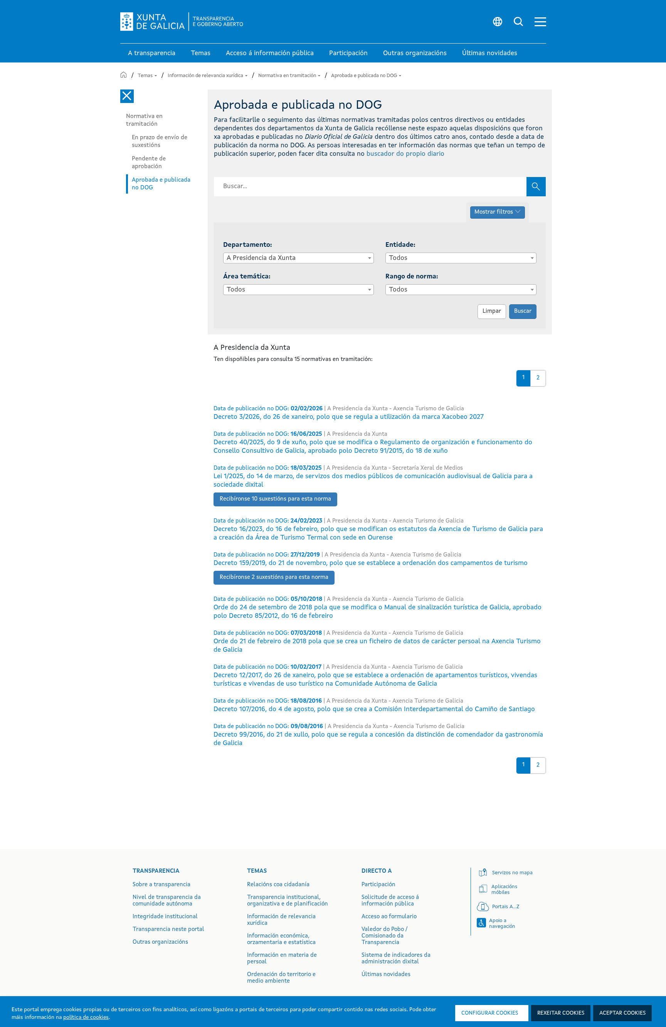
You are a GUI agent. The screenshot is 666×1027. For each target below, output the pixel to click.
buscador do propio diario (405, 154)
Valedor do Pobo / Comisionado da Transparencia (384, 936)
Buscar (522, 311)
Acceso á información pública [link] (270, 53)
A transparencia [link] (151, 53)
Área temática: (247, 276)
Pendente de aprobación (149, 163)
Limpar (492, 311)
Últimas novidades (386, 975)
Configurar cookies (489, 1013)
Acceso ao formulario (389, 917)
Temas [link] (200, 53)
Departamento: (247, 245)
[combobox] (298, 258)
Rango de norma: (411, 276)
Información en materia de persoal (282, 959)
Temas (146, 75)
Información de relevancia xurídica (206, 75)
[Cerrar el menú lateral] (127, 96)
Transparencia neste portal (168, 930)
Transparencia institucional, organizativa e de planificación (287, 901)
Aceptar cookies (622, 1013)
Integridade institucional (165, 917)
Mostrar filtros (493, 212)
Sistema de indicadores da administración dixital (396, 959)
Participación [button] (348, 53)
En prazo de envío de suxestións (159, 141)
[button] (540, 21)
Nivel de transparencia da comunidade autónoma (167, 901)
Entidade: (400, 245)
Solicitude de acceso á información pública (390, 901)
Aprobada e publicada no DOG (364, 75)
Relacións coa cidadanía (278, 885)
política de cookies (86, 1017)
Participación (378, 885)
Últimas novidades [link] (489, 53)
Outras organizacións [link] (415, 53)
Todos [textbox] (398, 258)
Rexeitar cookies (560, 1013)
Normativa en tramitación (287, 75)
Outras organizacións (160, 942)
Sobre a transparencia (161, 885)
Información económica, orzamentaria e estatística (281, 939)
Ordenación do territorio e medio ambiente (281, 978)
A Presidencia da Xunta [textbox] (261, 258)
